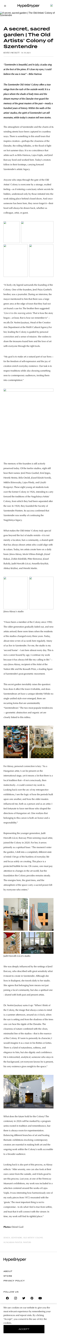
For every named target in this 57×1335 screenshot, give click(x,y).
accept (24, 1329)
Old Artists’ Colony (33, 1238)
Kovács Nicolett (12, 53)
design (7, 1238)
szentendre (16, 1238)
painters (27, 1242)
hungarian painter (13, 1242)
